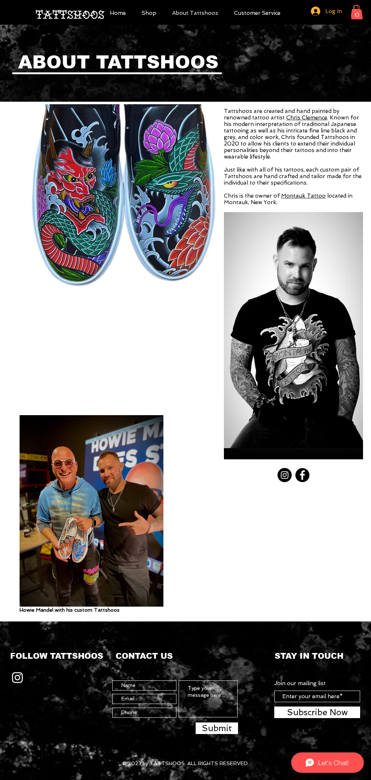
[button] (149, 12)
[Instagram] (285, 475)
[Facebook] (302, 475)
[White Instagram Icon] (17, 677)
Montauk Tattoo (303, 196)
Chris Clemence (306, 117)
